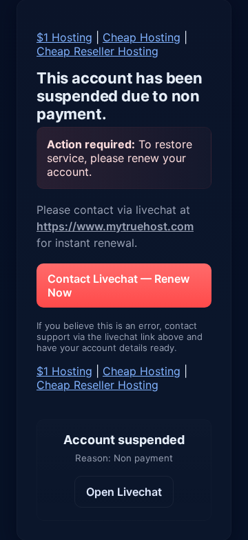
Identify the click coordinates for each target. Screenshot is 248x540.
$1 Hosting (64, 37)
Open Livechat (124, 492)
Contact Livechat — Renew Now (118, 285)
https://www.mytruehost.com (115, 226)
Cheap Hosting (141, 37)
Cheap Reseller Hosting (97, 51)
